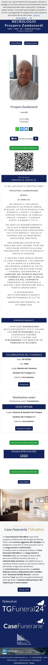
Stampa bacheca (31, 43)
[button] (24, 455)
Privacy (31, 663)
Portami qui (24, 384)
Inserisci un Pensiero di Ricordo (24, 148)
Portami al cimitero (24, 428)
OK (30, 18)
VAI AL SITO (24, 589)
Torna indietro (16, 43)
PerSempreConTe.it (21, 663)
